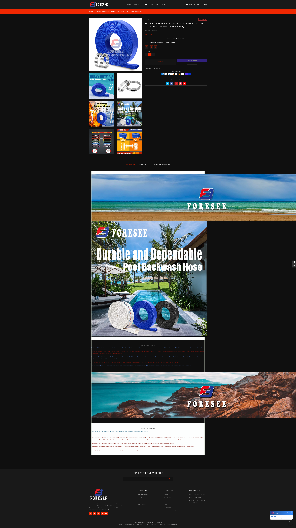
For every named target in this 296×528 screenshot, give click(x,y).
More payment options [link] (192, 64)
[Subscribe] (169, 479)
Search (166, 494)
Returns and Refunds (143, 501)
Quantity (148, 52)
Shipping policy (144, 164)
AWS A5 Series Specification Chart (173, 511)
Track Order (167, 501)
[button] (145, 4)
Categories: (148, 68)
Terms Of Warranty (142, 504)
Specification (130, 164)
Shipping (169, 39)
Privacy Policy (141, 498)
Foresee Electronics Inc (144, 522)
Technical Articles (168, 498)
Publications (167, 507)
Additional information (162, 164)
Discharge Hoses (157, 68)
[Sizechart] (146, 47)
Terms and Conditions (143, 494)
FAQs (165, 504)
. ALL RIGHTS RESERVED (156, 522)
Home (91, 11)
